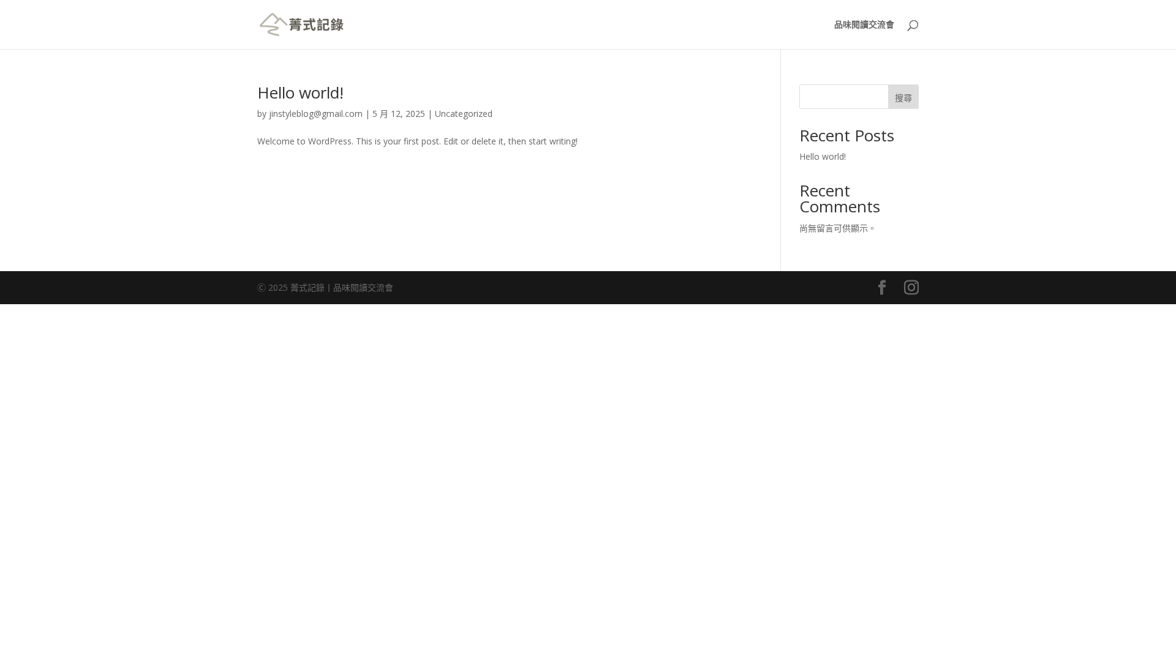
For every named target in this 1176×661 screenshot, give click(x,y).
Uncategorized (463, 113)
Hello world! (300, 92)
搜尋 (903, 97)
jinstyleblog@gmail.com (316, 113)
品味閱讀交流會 (864, 25)
